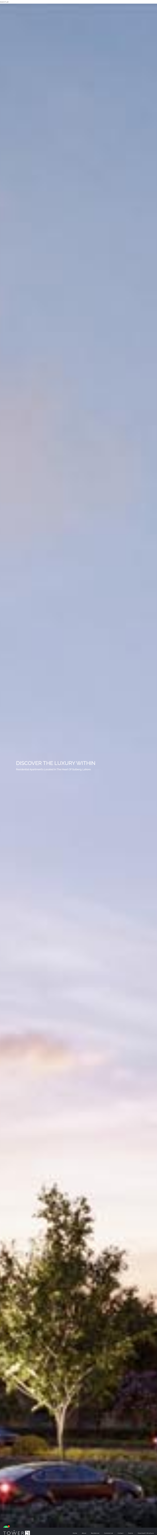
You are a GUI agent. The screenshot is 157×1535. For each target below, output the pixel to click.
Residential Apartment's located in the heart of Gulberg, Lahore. (53, 769)
